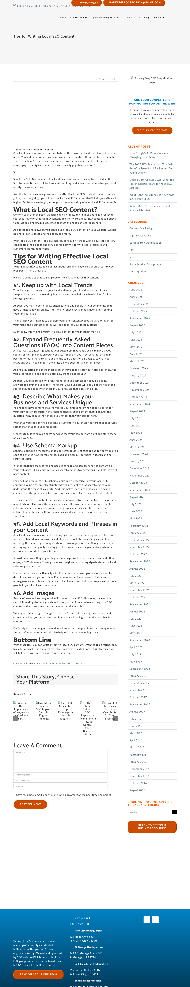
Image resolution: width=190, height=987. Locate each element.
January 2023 (138, 532)
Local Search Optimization (145, 242)
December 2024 (139, 382)
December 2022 (139, 540)
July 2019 (135, 654)
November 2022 (139, 547)
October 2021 (138, 597)
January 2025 (138, 375)
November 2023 (139, 475)
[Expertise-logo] (151, 954)
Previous (101, 78)
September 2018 (139, 668)
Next (112, 78)
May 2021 (135, 632)
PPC (132, 249)
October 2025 (138, 311)
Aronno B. (21, 663)
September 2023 (139, 489)
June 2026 (135, 289)
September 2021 (139, 604)
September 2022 (139, 561)
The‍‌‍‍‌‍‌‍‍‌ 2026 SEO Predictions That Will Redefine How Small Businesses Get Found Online (151, 168)
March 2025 (137, 361)
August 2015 (137, 790)
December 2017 (139, 683)
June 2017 (135, 726)
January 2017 (138, 761)
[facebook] (147, 919)
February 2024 (138, 454)
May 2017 (135, 733)
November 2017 (139, 690)
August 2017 (137, 711)
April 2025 (136, 354)
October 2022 (138, 554)
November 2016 (139, 776)
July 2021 (135, 618)
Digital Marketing (140, 235)
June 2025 (135, 339)
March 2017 (137, 747)
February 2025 (138, 368)
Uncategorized (138, 271)
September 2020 (139, 640)
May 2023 (135, 518)
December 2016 (139, 768)
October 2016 (138, 783)
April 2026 (136, 296)
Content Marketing (56, 663)
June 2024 (135, 425)
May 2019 (135, 661)
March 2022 (137, 582)
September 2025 (139, 318)
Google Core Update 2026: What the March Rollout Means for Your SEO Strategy (151, 183)
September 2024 (139, 404)
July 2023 (135, 504)
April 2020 (136, 647)
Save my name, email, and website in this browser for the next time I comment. (64, 794)
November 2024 (139, 389)
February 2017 (138, 754)
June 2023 (135, 511)
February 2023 (138, 525)
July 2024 (135, 418)
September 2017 (139, 704)
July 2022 (135, 575)
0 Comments (77, 663)
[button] (172, 17)
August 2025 (137, 325)
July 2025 (135, 332)
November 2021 (139, 590)
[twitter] (155, 919)
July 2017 (135, 718)
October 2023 (138, 482)
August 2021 (137, 611)
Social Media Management (145, 264)
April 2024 (136, 439)
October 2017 (138, 697)
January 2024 (138, 461)
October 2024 (138, 396)
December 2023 (139, 468)
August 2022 (137, 568)
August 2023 (137, 497)
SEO (68, 663)
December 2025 (139, 303)
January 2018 (138, 675)
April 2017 (136, 740)
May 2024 (135, 432)
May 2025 (135, 346)
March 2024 (137, 446)
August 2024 (137, 411)
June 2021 (135, 625)
